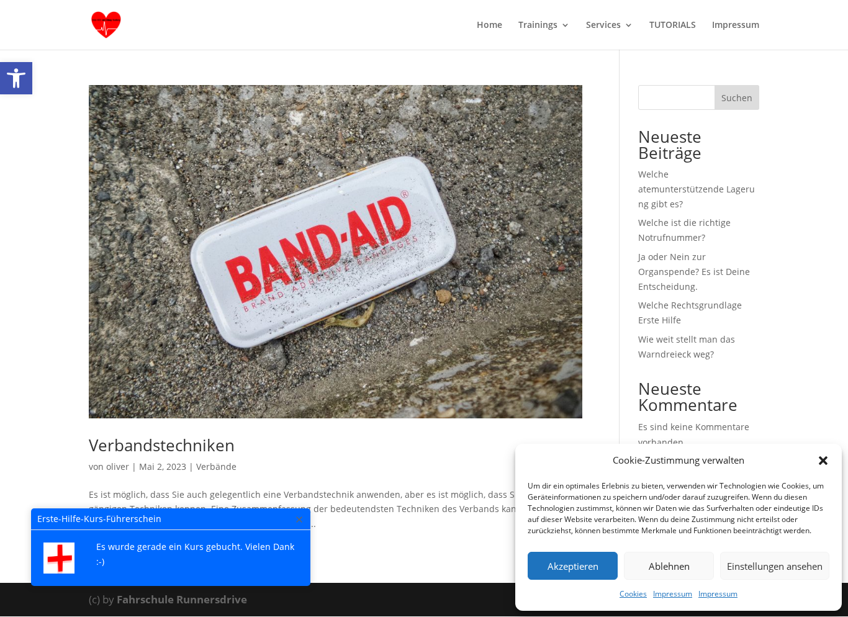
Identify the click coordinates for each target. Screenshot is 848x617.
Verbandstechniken (162, 445)
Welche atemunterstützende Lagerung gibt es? (696, 189)
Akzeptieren (573, 566)
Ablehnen (669, 566)
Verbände (216, 466)
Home (489, 25)
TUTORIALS (672, 25)
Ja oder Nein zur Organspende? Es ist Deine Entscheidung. (694, 271)
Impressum (672, 593)
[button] (16, 78)
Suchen (736, 98)
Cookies (633, 593)
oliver (117, 466)
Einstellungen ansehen (775, 566)
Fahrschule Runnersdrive (182, 599)
